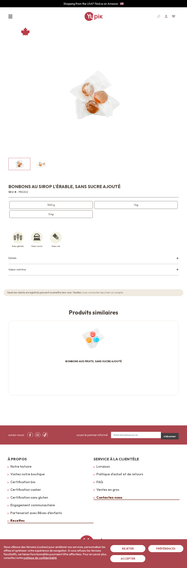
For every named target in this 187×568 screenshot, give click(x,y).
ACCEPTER (128, 558)
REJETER (128, 548)
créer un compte (113, 292)
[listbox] (93, 209)
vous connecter (91, 292)
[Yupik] (93, 16)
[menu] (38, 435)
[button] (41, 164)
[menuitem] (30, 435)
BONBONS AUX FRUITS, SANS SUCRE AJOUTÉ (93, 361)
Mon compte (166, 16)
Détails (12, 258)
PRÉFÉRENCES (165, 548)
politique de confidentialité (40, 558)
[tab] (93, 258)
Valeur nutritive (17, 269)
